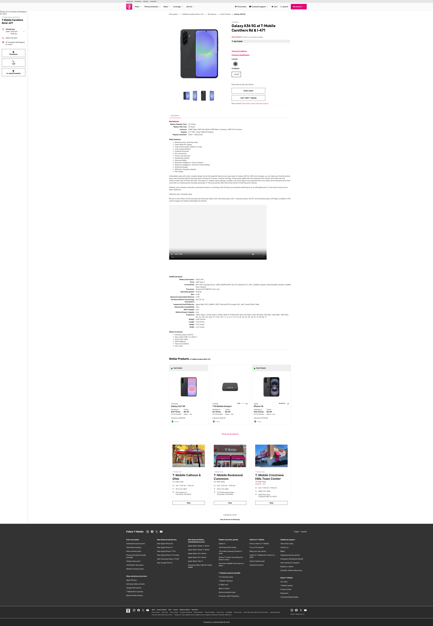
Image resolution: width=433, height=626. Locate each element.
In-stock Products (14, 72)
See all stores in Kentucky (230, 519)
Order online (248, 91)
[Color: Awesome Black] (235, 64)
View (189, 503)
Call (13, 62)
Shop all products (230, 434)
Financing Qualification (241, 55)
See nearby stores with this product (255, 103)
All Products (212, 14)
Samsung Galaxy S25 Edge (268, 199)
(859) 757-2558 (264, 491)
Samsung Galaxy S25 (209, 199)
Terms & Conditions (239, 51)
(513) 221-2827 (181, 489)
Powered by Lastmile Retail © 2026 (216, 622)
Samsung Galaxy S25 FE (245, 199)
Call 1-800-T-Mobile (248, 98)
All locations (173, 14)
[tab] (175, 115)
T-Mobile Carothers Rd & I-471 (193, 14)
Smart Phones (225, 14)
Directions (14, 53)
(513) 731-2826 (223, 489)
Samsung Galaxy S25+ (226, 199)
